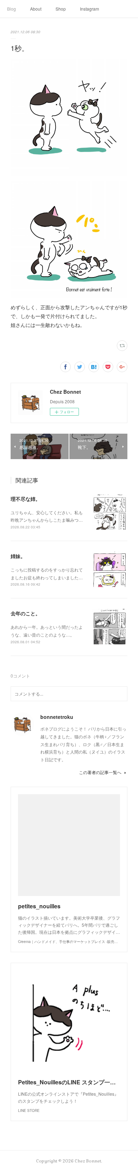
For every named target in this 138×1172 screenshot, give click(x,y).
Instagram (89, 9)
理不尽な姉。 (25, 498)
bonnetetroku (56, 716)
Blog (11, 9)
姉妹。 (18, 555)
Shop (61, 9)
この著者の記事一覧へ (100, 772)
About (35, 9)
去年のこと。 (25, 613)
